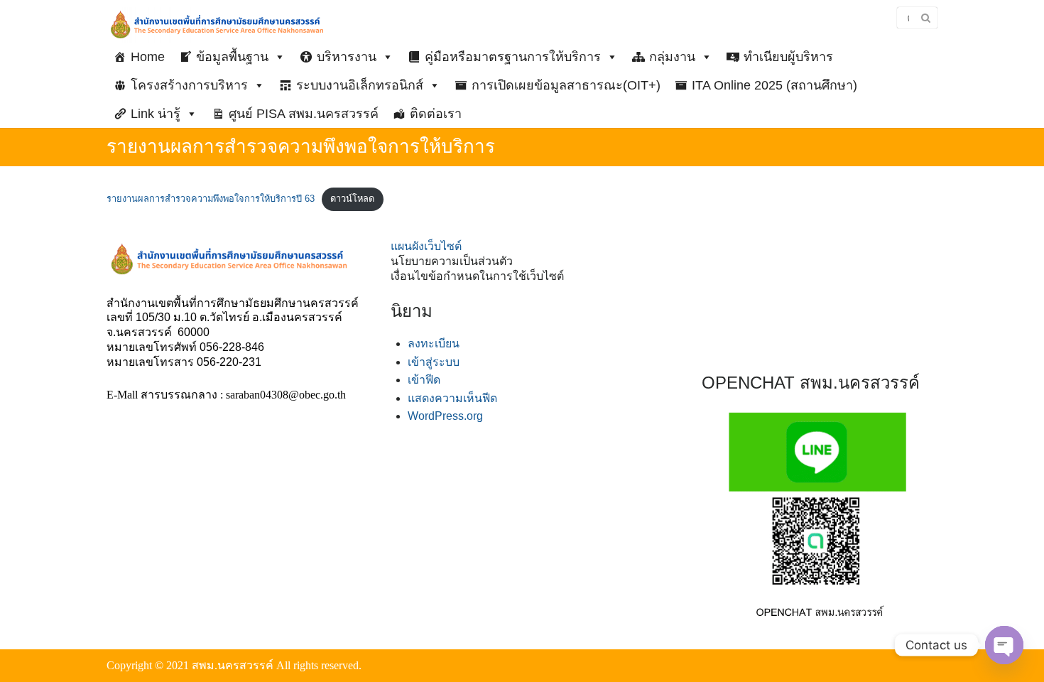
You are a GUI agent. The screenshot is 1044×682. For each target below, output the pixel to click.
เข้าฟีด (424, 380)
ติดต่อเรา (436, 114)
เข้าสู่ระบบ (434, 362)
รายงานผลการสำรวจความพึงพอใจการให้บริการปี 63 (211, 198)
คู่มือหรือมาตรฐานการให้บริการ (513, 57)
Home (148, 57)
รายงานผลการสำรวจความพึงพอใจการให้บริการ (301, 146)
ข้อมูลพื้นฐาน (232, 57)
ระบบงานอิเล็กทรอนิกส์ (359, 85)
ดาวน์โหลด (352, 198)
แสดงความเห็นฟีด (452, 398)
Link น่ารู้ (155, 114)
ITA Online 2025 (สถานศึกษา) (774, 85)
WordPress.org (445, 416)
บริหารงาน (346, 57)
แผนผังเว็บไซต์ (426, 246)
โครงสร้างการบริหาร (189, 85)
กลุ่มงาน (672, 57)
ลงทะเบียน (434, 343)
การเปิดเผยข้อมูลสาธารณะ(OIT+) (566, 85)
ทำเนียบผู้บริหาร (788, 57)
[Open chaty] (1004, 645)
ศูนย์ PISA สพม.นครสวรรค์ (304, 114)
